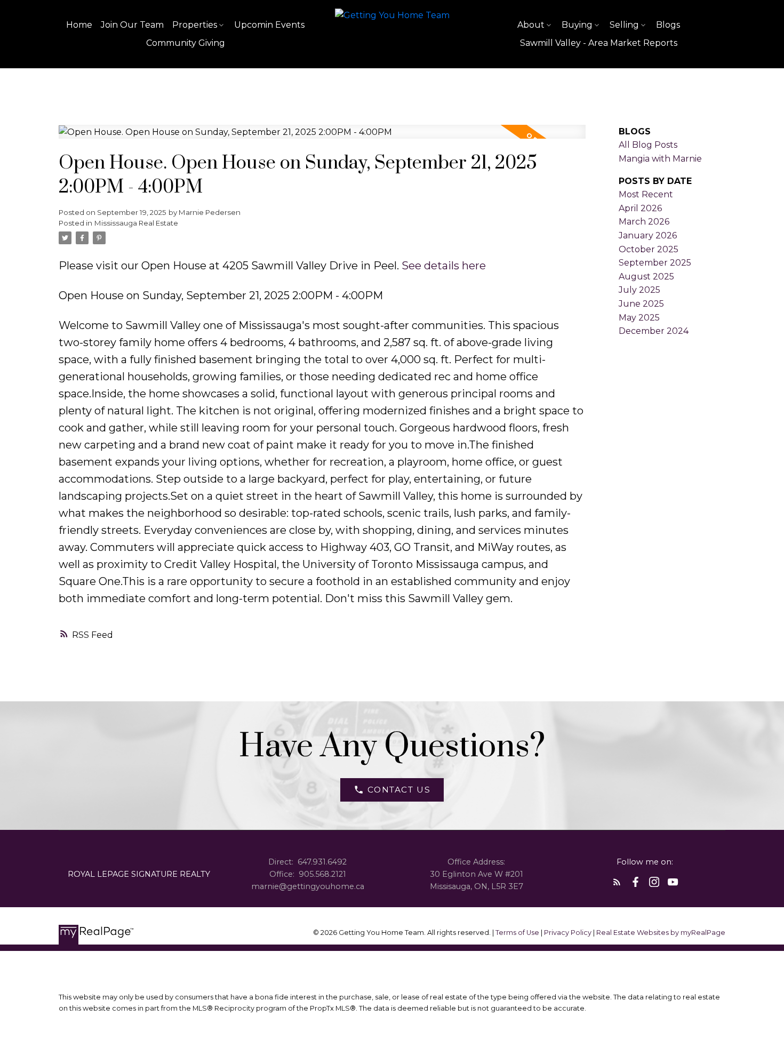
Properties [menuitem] (194, 25)
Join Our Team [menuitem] (132, 25)
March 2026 (644, 222)
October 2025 (648, 249)
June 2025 (641, 304)
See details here (444, 265)
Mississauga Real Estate (136, 223)
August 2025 (646, 276)
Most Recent (646, 194)
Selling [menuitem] (624, 25)
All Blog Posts (648, 145)
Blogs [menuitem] (668, 25)
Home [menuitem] (79, 25)
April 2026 (640, 208)
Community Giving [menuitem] (185, 43)
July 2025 (639, 290)
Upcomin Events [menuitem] (269, 25)
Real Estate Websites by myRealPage (660, 933)
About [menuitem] (531, 25)
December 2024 (654, 331)
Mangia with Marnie (660, 159)
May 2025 (639, 318)
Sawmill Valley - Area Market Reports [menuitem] (598, 43)
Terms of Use (518, 933)
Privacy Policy (567, 933)
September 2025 (655, 263)
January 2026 (648, 235)
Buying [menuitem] (577, 25)
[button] (391, 790)
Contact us (398, 790)
